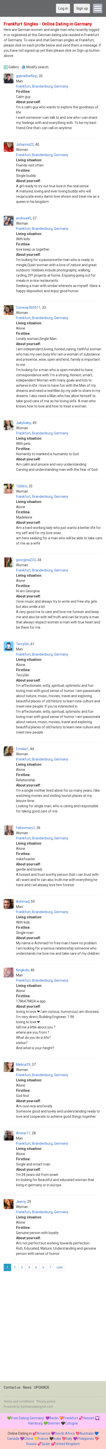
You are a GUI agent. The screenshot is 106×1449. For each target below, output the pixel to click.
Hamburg (35, 1423)
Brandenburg (42, 86)
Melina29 (23, 1065)
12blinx (21, 486)
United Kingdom (67, 1444)
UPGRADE (42, 1387)
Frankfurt (23, 86)
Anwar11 (23, 1133)
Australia (87, 1433)
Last (60, 1267)
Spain (45, 1444)
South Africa (65, 1433)
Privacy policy (45, 1401)
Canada (13, 1439)
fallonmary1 (25, 828)
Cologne (71, 1423)
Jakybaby (23, 423)
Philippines (85, 1439)
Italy (69, 1439)
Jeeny (21, 1202)
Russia (31, 1444)
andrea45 (23, 218)
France (43, 1439)
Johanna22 (25, 144)
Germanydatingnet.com (36, 1406)
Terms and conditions (19, 1401)
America (43, 1433)
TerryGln (22, 644)
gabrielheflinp (26, 76)
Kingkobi (22, 970)
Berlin (54, 1418)
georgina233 (26, 560)
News (27, 1387)
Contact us (12, 1387)
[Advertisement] (53, 1328)
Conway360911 (28, 307)
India (57, 1439)
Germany (61, 86)
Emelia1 (22, 749)
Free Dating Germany (27, 1418)
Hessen (88, 1418)
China (28, 1439)
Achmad (22, 901)
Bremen (54, 1423)
